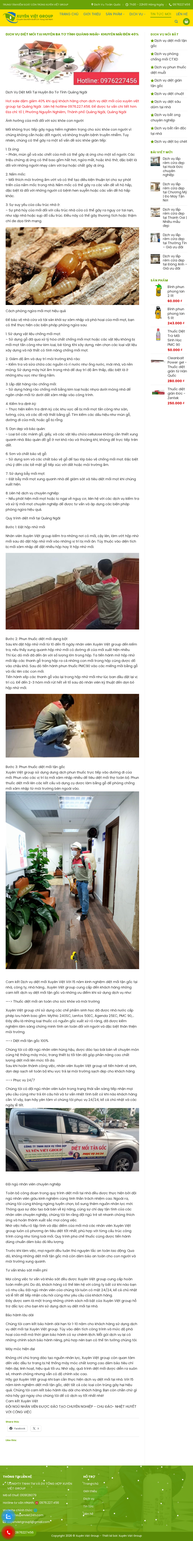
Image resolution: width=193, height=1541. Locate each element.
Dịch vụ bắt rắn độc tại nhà (168, 131)
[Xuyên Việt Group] (28, 18)
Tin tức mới (160, 14)
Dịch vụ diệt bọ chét (170, 141)
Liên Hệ (182, 14)
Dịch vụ (136, 14)
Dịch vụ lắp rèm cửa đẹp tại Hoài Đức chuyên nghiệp (174, 167)
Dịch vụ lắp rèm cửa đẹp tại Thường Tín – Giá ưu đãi (175, 241)
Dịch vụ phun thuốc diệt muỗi (168, 70)
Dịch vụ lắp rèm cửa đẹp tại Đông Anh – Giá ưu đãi (175, 262)
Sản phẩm (114, 14)
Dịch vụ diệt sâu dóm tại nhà (166, 104)
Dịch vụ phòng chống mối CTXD (164, 56)
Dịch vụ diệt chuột (169, 93)
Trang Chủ (68, 14)
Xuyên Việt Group (130, 1536)
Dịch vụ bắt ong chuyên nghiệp (165, 117)
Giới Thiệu (92, 14)
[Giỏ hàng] (186, 21)
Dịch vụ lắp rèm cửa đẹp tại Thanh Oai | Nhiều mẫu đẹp (175, 217)
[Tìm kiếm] (176, 21)
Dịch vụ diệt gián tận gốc (166, 83)
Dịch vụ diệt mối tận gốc (169, 43)
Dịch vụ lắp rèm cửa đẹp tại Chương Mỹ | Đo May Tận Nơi (175, 192)
